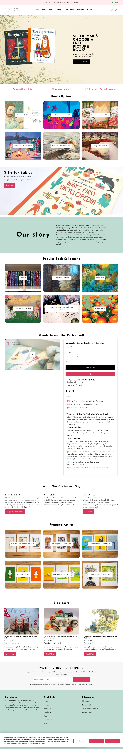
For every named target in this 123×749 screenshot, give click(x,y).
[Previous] (8, 342)
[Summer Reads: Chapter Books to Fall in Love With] (21, 621)
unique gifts (68, 232)
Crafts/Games (69, 10)
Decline (97, 741)
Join (82, 679)
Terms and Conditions (90, 709)
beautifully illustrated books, (93, 230)
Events (89, 10)
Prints (51, 10)
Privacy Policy (87, 705)
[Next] (13, 342)
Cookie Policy (87, 712)
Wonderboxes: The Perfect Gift (61, 335)
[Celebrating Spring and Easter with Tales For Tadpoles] (101, 621)
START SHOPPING (81, 62)
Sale (45, 723)
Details (68, 397)
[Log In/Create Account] (112, 10)
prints (58, 232)
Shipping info (87, 701)
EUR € (116, 2)
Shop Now (9, 185)
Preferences (80, 741)
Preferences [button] (42, 743)
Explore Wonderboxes (15, 512)
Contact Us (48, 720)
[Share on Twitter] (70, 392)
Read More (10, 654)
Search (46, 705)
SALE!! (37, 10)
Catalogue (47, 712)
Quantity (69, 352)
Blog (45, 716)
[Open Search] (109, 10)
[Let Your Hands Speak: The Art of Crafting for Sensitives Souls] (61, 621)
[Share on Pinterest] (73, 392)
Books (44, 10)
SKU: (67, 361)
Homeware (81, 10)
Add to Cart (90, 368)
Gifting (59, 10)
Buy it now (90, 374)
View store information (74, 385)
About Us (47, 709)
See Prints (88, 512)
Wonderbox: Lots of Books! (85, 343)
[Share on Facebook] (67, 392)
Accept (113, 741)
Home (46, 701)
